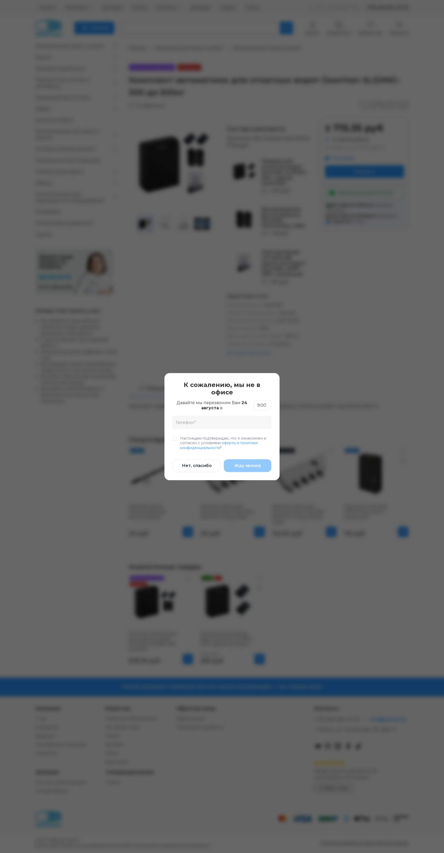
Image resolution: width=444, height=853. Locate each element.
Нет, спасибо (197, 465)
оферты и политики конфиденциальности (219, 445)
